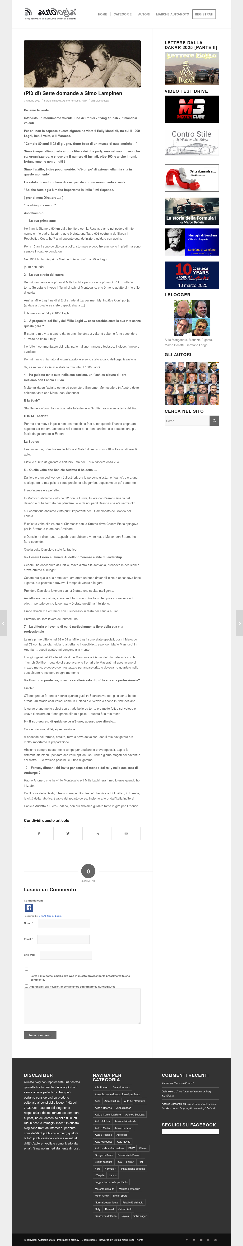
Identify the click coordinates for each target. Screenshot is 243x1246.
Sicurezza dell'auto (106, 1216)
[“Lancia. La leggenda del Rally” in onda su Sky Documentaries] (3, 623)
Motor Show (102, 1195)
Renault (109, 1209)
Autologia (122, 1134)
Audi (97, 1101)
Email (28, 938)
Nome (28, 923)
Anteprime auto (121, 1087)
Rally (84, 100)
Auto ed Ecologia (135, 1114)
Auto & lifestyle (103, 1108)
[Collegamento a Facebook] (187, 1239)
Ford (97, 1168)
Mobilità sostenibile (129, 1189)
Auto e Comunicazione (108, 1114)
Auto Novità (123, 1141)
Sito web (29, 954)
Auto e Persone (71, 100)
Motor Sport (120, 1195)
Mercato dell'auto (104, 1189)
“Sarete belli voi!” (183, 1083)
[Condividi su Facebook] (38, 833)
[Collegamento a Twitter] (194, 1239)
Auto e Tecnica (103, 1134)
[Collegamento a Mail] (215, 1239)
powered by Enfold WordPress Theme (121, 1239)
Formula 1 (111, 1168)
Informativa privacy (68, 1239)
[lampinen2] (82, 63)
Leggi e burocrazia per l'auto (111, 1182)
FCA (119, 1162)
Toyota (125, 1216)
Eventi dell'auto (103, 1162)
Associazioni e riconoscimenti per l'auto (117, 1094)
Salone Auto (125, 1209)
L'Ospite (99, 1175)
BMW (131, 1148)
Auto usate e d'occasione (109, 1148)
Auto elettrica (102, 1121)
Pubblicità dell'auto (132, 1202)
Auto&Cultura (112, 1101)
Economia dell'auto (128, 1155)
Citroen (143, 1148)
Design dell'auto (104, 1155)
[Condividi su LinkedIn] (97, 833)
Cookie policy (89, 1239)
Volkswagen (140, 1216)
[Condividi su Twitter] (68, 833)
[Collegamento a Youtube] (201, 1239)
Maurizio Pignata (200, 339)
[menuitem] (102, 14)
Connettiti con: (33, 900)
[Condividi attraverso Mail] (126, 833)
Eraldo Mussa (101, 100)
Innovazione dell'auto (133, 1168)
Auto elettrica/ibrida (125, 1121)
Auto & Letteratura (134, 1101)
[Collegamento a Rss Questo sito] (208, 1239)
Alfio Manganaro (176, 339)
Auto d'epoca (53, 100)
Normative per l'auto (106, 1202)
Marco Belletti (174, 345)
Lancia (113, 1175)
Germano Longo (196, 345)
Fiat (141, 1162)
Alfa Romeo (101, 1087)
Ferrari (130, 1162)
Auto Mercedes (103, 1141)
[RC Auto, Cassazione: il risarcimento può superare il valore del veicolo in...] (239, 623)
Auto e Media (102, 1128)
